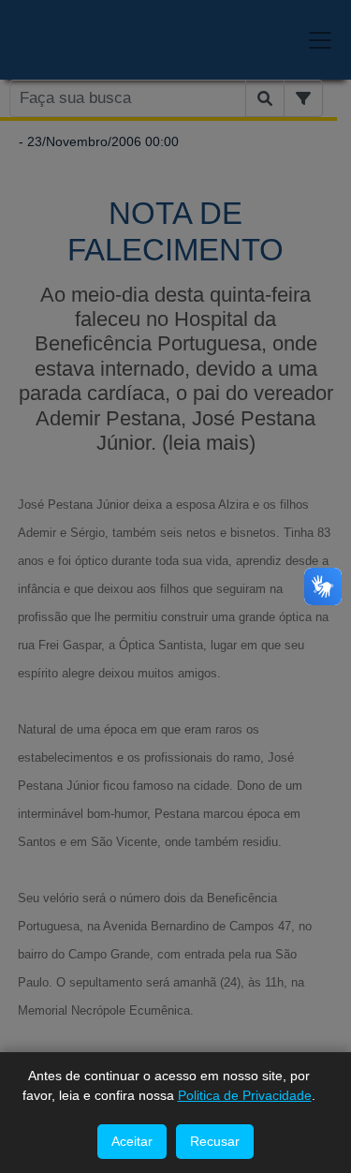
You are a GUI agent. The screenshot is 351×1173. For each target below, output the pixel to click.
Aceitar (132, 1141)
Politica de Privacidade (245, 1095)
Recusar (215, 1141)
